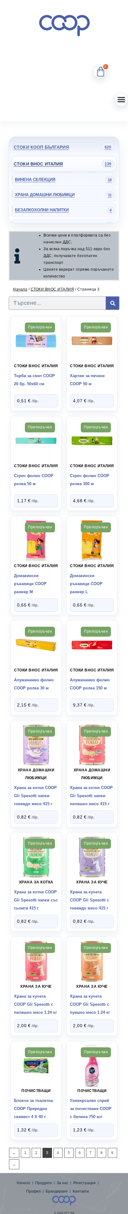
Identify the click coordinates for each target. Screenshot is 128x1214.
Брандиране (57, 1191)
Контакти (81, 1191)
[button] (121, 99)
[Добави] (36, 339)
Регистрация (84, 1183)
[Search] (112, 303)
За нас (62, 1183)
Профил (33, 1191)
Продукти (43, 1183)
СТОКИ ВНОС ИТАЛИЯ (52, 289)
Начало (20, 289)
